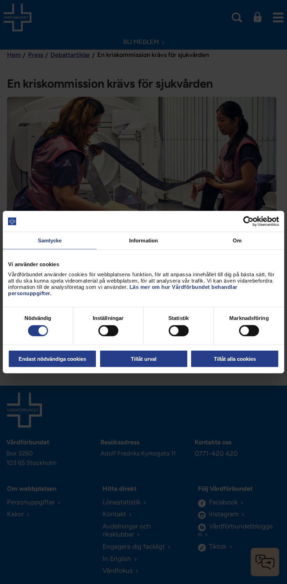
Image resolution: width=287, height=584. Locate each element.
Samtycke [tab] (50, 240)
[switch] (108, 330)
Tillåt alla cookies (235, 359)
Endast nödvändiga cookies (52, 359)
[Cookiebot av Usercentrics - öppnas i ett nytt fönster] (248, 221)
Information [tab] (143, 240)
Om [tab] (237, 240)
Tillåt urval (143, 359)
